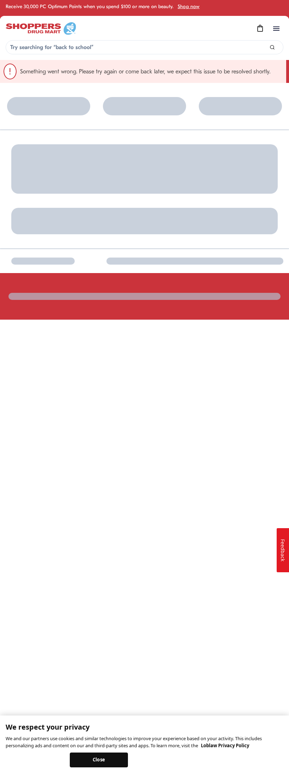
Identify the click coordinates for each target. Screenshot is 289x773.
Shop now (188, 7)
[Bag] (260, 29)
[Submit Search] (272, 47)
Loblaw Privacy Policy (225, 745)
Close (99, 759)
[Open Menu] (276, 29)
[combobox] (144, 47)
